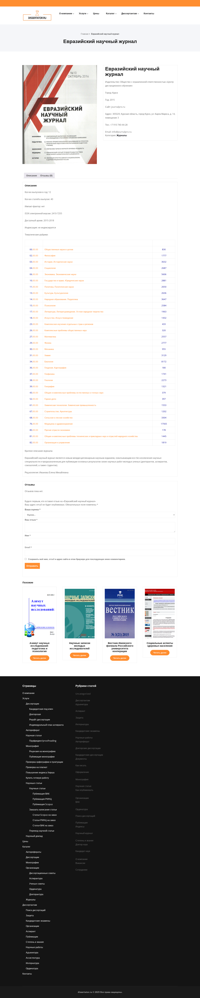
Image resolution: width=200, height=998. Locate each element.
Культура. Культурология (56, 293)
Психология (50, 305)
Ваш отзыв (31, 519)
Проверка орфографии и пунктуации (44, 761)
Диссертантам (129, 13)
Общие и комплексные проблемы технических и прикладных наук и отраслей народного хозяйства (91, 436)
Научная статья (34, 735)
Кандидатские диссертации (89, 754)
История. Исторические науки (58, 261)
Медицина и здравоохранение (58, 423)
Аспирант (31, 931)
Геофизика (49, 374)
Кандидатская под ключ (41, 708)
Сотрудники (81, 869)
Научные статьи (34, 783)
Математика (50, 336)
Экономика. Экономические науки (60, 274)
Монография (32, 746)
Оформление (82, 772)
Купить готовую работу (37, 777)
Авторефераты (33, 851)
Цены (96, 13)
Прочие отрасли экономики (57, 430)
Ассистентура (33, 957)
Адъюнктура (32, 952)
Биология (48, 361)
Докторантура (36, 894)
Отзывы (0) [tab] (46, 175)
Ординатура (35, 888)
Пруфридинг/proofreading (42, 740)
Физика (47, 342)
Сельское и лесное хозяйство (58, 417)
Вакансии (80, 863)
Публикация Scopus (43, 804)
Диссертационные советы (42, 873)
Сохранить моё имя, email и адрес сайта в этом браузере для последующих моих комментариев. (76, 559)
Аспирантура (35, 878)
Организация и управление (57, 442)
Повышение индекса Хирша (40, 772)
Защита (30, 915)
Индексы (80, 826)
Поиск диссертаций (35, 910)
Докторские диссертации (88, 748)
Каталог (110, 13)
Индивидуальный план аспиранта (46, 724)
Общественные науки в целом (58, 249)
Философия (49, 255)
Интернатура (32, 963)
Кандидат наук (83, 851)
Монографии (32, 862)
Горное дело (50, 399)
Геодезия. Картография (55, 367)
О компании (65, 13)
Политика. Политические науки (59, 286)
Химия (47, 355)
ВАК (78, 801)
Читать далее (39, 658)
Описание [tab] (31, 175)
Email (28, 547)
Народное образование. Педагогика (61, 299)
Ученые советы (37, 883)
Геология (48, 380)
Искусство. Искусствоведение (58, 317)
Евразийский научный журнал (105, 33)
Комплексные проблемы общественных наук (65, 330)
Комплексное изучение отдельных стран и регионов (68, 324)
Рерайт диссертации (39, 719)
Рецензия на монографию (42, 751)
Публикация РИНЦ (42, 798)
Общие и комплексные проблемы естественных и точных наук (73, 392)
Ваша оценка (33, 509)
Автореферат (33, 730)
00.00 (35, 249)
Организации (32, 867)
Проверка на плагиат (36, 767)
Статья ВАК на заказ (43, 825)
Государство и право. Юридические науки (64, 280)
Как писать (81, 765)
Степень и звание (35, 941)
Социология (50, 268)
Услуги (82, 13)
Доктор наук (82, 844)
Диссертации (32, 703)
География (49, 386)
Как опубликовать (84, 790)
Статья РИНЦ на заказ (44, 820)
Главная (84, 33)
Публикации (32, 936)
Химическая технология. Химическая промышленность (70, 405)
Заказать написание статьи (43, 809)
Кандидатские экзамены (38, 920)
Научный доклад (34, 836)
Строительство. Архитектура (58, 411)
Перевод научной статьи (41, 830)
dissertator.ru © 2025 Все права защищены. (100, 992)
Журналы (122, 135)
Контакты (149, 13)
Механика (49, 349)
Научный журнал (84, 833)
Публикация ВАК (41, 793)
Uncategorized (83, 693)
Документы (81, 758)
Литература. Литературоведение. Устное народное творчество (73, 311)
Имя (28, 535)
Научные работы (34, 947)
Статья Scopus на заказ (45, 814)
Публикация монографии (42, 756)
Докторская (35, 714)
